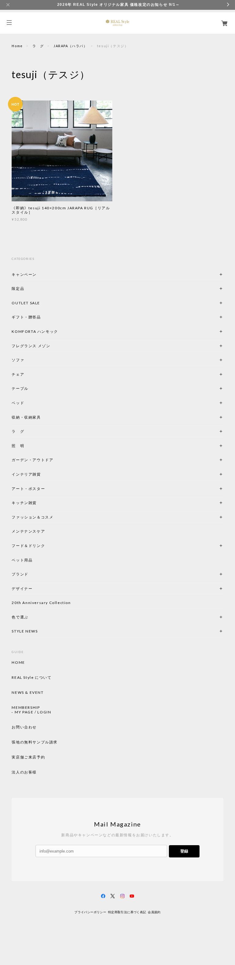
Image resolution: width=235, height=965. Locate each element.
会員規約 (154, 912)
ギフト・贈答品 (26, 317)
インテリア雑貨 (41, 474)
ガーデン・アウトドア (32, 460)
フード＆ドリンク (28, 545)
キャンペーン (24, 274)
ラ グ (38, 46)
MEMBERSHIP (26, 707)
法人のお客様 (24, 772)
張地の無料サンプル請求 (35, 742)
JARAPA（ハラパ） (71, 46)
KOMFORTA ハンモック (35, 331)
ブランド (20, 574)
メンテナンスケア (28, 531)
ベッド (18, 403)
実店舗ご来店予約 (28, 757)
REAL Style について (31, 677)
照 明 (18, 445)
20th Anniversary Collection (41, 602)
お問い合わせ (24, 727)
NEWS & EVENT (27, 692)
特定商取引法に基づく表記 (127, 912)
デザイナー (22, 588)
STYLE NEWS (25, 631)
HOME (18, 662)
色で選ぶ (20, 617)
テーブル (20, 388)
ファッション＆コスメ (32, 517)
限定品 (18, 288)
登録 (184, 851)
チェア (20, 374)
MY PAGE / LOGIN (33, 712)
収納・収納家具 (43, 417)
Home (17, 46)
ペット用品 (22, 560)
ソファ (28, 360)
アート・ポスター (43, 488)
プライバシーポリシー (90, 912)
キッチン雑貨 (41, 502)
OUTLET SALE (26, 303)
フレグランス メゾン (31, 346)
